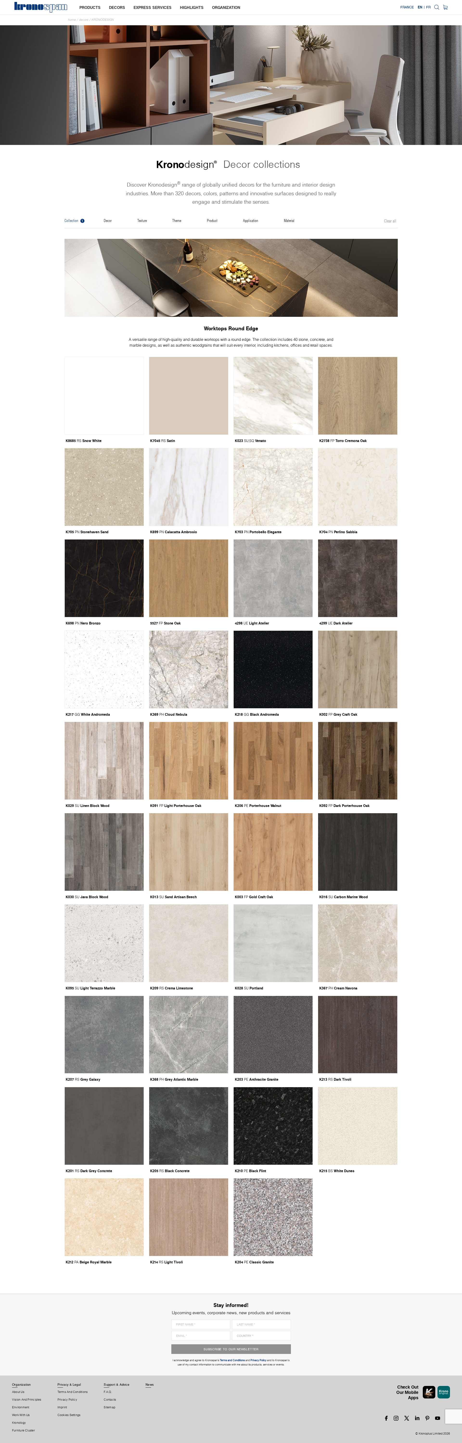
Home (72, 20)
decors (117, 7)
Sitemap (109, 1407)
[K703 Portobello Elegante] (273, 487)
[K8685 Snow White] (104, 396)
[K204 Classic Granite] (273, 1217)
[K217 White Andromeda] (104, 669)
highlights (192, 7)
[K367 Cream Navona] (357, 943)
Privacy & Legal (69, 1384)
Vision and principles (26, 1400)
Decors (83, 20)
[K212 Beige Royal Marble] (104, 1217)
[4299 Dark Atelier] (357, 578)
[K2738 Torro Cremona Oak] (357, 396)
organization (226, 7)
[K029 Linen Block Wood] (104, 761)
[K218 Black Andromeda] (273, 669)
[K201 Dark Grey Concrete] (104, 1126)
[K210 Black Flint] (273, 1126)
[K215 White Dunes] (357, 1126)
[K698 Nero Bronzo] (104, 578)
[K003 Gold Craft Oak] (273, 852)
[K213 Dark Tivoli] (357, 1035)
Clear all (390, 221)
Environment (20, 1407)
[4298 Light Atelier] (273, 578)
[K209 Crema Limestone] (188, 943)
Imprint (62, 1407)
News (150, 1384)
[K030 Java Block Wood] (104, 852)
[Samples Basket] (445, 7)
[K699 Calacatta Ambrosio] (188, 487)
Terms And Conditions (73, 1392)
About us (18, 1392)
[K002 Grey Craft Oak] (357, 669)
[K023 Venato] (273, 396)
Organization (21, 1384)
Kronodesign (103, 20)
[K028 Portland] (273, 943)
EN (420, 7)
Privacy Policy (67, 1400)
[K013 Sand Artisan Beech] (188, 852)
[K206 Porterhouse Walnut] (273, 761)
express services (153, 7)
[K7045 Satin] (188, 396)
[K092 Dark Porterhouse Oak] (357, 761)
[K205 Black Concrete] (188, 1126)
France (407, 7)
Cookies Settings (69, 1415)
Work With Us (21, 1415)
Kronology (19, 1423)
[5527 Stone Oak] (188, 578)
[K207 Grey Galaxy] (104, 1035)
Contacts (110, 1400)
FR (428, 7)
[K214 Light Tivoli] (188, 1217)
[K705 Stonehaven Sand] (104, 487)
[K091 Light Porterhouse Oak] (188, 761)
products (90, 7)
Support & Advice (116, 1384)
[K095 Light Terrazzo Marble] (104, 943)
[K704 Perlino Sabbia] (357, 487)
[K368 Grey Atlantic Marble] (188, 1035)
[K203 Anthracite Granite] (273, 1035)
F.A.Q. (108, 1392)
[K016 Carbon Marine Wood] (357, 852)
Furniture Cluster (23, 1430)
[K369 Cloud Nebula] (188, 669)
